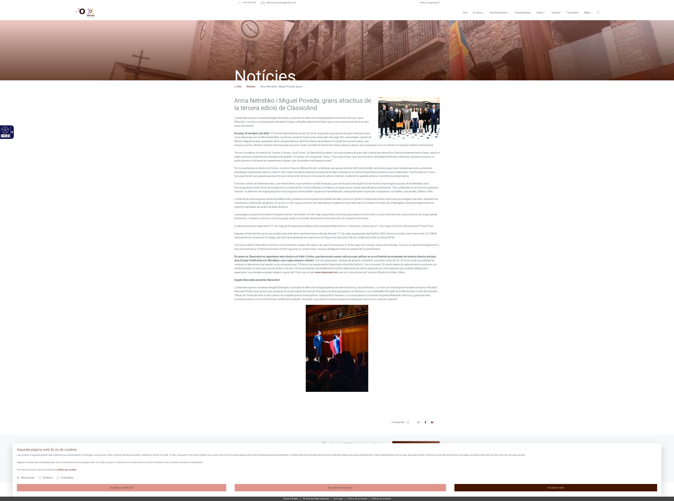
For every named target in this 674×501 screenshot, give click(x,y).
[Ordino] (84, 12)
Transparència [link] (523, 12)
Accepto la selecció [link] (121, 487)
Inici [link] (239, 86)
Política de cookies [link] (381, 498)
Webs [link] (587, 12)
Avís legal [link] (338, 498)
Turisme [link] (555, 12)
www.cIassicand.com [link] (326, 272)
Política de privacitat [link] (357, 498)
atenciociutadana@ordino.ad (281, 2)
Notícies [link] (251, 86)
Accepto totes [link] (555, 487)
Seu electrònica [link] (498, 12)
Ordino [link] (540, 12)
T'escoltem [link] (572, 12)
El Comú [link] (477, 12)
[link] (4, 129)
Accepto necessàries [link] (340, 487)
